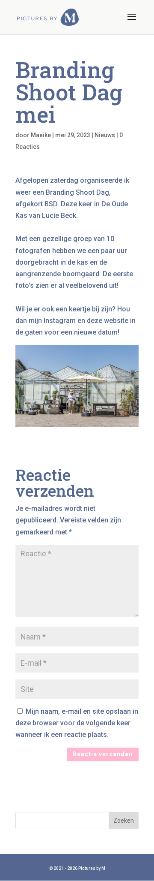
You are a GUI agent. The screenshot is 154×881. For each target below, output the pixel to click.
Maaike (41, 135)
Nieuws (105, 135)
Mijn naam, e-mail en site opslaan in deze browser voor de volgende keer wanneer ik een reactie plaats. (76, 723)
